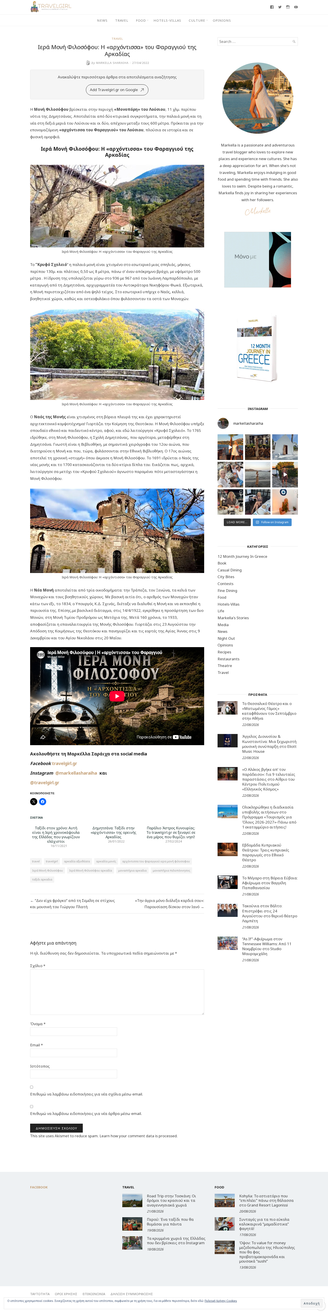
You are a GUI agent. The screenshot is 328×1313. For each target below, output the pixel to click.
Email (36, 1044)
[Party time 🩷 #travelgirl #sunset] (258, 474)
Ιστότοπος (40, 1066)
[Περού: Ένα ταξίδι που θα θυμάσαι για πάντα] (132, 1224)
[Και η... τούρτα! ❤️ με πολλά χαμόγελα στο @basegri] (230, 502)
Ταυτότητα (40, 1294)
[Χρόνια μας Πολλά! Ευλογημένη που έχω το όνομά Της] (285, 447)
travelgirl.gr (65, 763)
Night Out (226, 638)
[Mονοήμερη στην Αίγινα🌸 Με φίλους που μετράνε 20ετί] (230, 474)
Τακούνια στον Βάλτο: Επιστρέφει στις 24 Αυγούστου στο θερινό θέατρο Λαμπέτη (269, 913)
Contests (225, 583)
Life (221, 610)
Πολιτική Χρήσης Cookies (221, 1301)
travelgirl (52, 861)
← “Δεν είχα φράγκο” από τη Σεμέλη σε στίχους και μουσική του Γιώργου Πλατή (72, 903)
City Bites (226, 576)
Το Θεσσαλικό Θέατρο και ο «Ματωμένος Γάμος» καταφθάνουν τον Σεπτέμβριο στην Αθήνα (269, 711)
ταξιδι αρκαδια (42, 879)
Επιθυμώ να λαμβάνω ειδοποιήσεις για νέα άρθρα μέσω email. (86, 1113)
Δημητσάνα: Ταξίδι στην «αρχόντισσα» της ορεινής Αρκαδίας (113, 832)
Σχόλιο (37, 965)
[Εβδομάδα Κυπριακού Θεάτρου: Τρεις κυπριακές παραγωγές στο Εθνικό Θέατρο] (228, 849)
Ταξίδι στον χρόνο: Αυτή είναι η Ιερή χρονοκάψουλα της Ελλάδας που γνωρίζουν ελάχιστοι (56, 835)
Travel (121, 20)
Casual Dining (230, 570)
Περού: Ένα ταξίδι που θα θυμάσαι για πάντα (170, 1221)
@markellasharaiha (77, 773)
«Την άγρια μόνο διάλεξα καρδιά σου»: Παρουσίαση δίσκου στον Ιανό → (169, 903)
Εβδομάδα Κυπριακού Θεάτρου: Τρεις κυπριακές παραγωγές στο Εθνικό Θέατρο (265, 852)
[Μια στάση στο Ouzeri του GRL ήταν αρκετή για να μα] (285, 474)
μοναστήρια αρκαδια (132, 870)
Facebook (39, 1187)
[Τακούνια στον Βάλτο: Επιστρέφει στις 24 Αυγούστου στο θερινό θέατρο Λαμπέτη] (228, 910)
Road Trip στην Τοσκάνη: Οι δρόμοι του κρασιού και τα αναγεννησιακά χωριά (171, 1200)
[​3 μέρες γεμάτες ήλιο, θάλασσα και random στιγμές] (285, 502)
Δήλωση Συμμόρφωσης (131, 1294)
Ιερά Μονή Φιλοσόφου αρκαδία (90, 870)
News (102, 20)
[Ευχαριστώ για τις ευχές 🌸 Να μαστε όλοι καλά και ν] (258, 447)
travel (36, 861)
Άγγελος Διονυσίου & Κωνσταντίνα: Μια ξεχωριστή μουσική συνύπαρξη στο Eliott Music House (269, 744)
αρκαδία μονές (106, 861)
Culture (197, 20)
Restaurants (228, 658)
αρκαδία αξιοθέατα (77, 861)
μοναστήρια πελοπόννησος (171, 870)
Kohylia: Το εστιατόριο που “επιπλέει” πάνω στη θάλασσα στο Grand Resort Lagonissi (266, 1200)
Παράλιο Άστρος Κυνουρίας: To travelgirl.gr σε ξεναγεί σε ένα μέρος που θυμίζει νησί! (170, 832)
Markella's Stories (233, 617)
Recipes (224, 651)
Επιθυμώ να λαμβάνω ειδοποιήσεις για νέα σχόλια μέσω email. (86, 1094)
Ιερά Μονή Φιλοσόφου (47, 870)
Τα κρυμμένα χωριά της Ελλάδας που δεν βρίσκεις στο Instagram (176, 1240)
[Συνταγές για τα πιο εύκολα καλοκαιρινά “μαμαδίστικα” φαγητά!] (225, 1224)
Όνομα (38, 1023)
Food (141, 20)
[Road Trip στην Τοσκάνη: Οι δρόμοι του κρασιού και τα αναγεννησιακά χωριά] (132, 1200)
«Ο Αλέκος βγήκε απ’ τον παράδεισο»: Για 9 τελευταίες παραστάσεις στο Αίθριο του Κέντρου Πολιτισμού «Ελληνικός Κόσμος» (268, 779)
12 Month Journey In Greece (242, 556)
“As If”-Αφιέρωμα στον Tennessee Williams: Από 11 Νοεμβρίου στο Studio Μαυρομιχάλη (266, 946)
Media (223, 624)
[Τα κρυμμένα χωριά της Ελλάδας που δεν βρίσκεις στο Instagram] (132, 1243)
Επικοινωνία (94, 1294)
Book (222, 563)
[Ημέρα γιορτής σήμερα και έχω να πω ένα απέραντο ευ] (258, 502)
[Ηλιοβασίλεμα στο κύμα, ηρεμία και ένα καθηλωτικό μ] (230, 447)
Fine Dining (227, 590)
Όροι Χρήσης (66, 1294)
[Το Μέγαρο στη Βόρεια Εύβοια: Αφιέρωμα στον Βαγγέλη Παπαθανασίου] (228, 882)
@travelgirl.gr (44, 783)
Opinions (222, 20)
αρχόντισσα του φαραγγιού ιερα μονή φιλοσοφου (156, 861)
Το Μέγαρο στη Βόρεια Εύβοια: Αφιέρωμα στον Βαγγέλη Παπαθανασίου (270, 882)
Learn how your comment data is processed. (139, 1135)
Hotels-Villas (167, 20)
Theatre (225, 665)
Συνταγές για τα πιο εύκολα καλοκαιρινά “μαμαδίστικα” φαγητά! (264, 1224)
